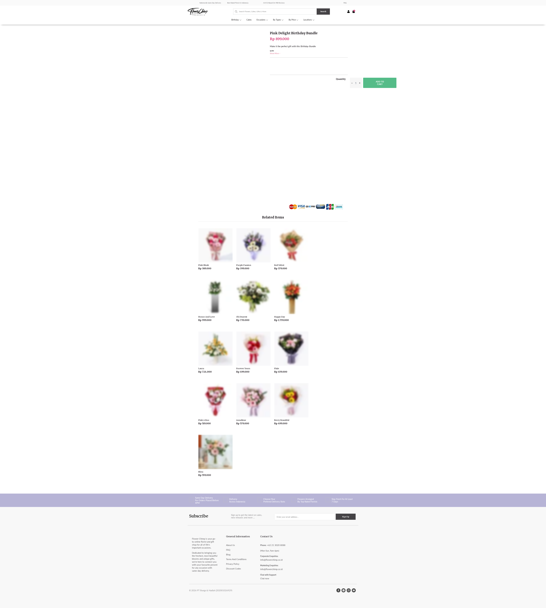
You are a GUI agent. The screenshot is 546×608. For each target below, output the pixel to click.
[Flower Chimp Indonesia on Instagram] (349, 590)
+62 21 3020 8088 (276, 545)
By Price (292, 20)
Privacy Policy (232, 564)
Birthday (235, 20)
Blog (228, 554)
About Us (230, 545)
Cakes (249, 20)
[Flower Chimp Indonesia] (210, 11)
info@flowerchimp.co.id (271, 559)
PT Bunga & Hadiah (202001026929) (214, 590)
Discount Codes (233, 568)
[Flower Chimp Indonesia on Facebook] (338, 590)
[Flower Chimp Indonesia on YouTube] (344, 590)
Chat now (264, 578)
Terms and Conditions (236, 559)
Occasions (261, 20)
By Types (277, 20)
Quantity (341, 79)
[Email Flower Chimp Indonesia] (354, 590)
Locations (307, 20)
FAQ (345, 3)
